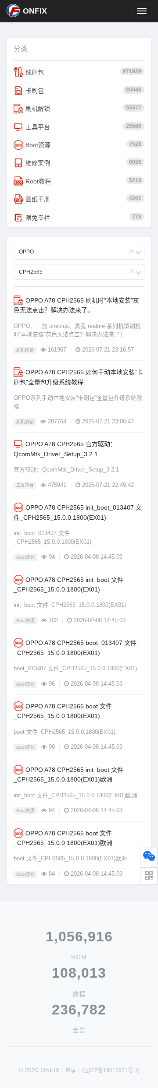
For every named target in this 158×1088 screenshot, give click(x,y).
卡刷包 (83, 90)
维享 (70, 1070)
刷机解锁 (83, 108)
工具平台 (83, 126)
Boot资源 (83, 144)
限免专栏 (83, 217)
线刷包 (83, 72)
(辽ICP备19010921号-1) (111, 1070)
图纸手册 (83, 199)
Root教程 (83, 181)
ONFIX (35, 11)
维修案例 (83, 162)
